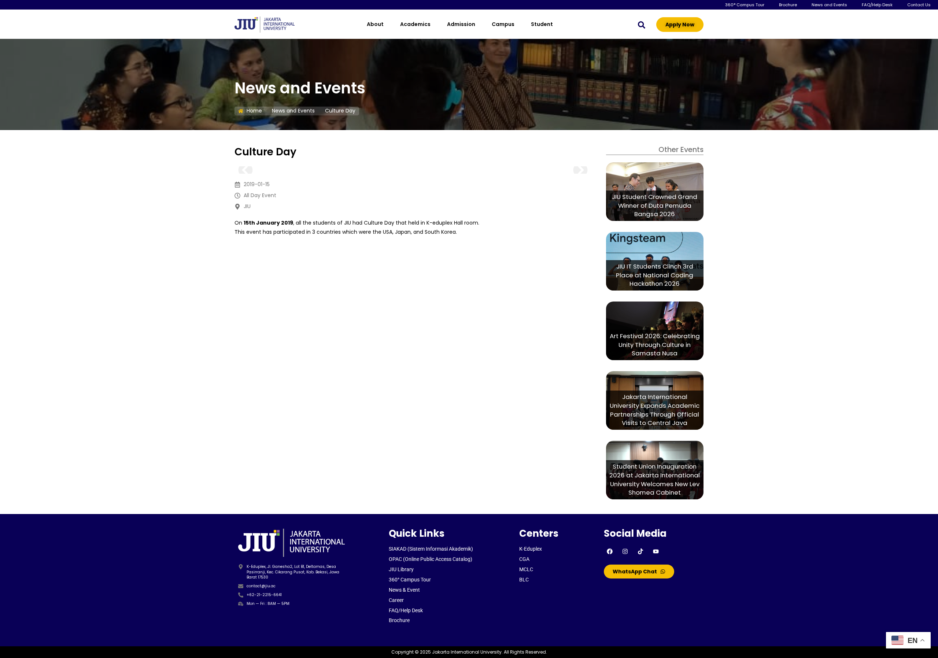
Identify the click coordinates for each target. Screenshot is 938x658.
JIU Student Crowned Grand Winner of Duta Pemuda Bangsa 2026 (654, 205)
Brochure (788, 5)
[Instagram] (625, 551)
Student (542, 24)
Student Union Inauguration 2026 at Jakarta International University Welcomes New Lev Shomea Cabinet (654, 479)
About (375, 24)
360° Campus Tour (744, 5)
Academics (415, 24)
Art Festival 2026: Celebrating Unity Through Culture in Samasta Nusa (655, 345)
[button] (245, 170)
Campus (503, 24)
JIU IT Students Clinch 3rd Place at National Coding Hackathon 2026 (654, 275)
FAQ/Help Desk (877, 5)
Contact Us (919, 5)
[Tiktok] (640, 551)
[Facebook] (610, 551)
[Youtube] (656, 551)
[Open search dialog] (641, 24)
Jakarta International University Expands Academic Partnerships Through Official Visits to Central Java (654, 410)
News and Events (829, 5)
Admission (461, 24)
